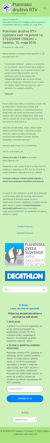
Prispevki (6, 47)
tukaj (29, 341)
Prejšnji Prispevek (25, 226)
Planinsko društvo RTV (25, 7)
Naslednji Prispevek (25, 233)
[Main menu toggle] (44, 8)
